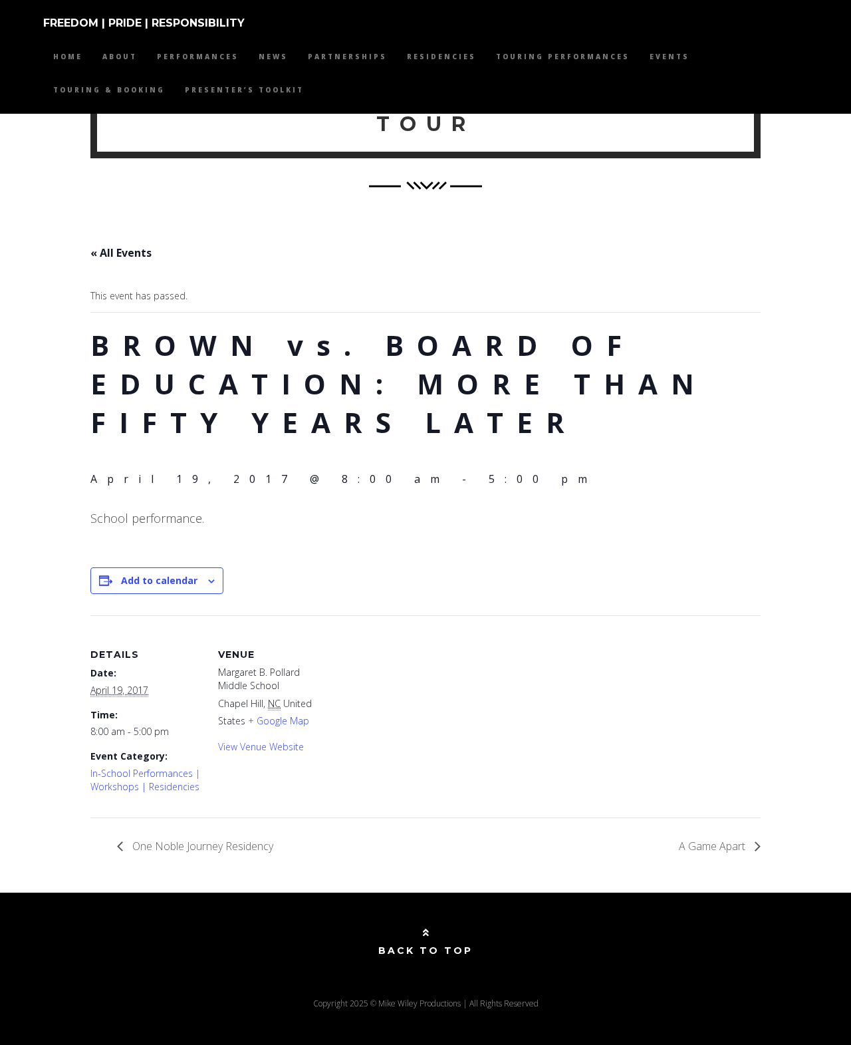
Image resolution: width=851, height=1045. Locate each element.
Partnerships (347, 56)
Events (669, 56)
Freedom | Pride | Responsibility (144, 23)
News (273, 56)
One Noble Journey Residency (201, 846)
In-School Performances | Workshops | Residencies (145, 780)
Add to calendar (159, 580)
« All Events (121, 252)
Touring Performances (563, 56)
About (119, 56)
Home (67, 56)
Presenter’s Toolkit (244, 89)
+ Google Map (278, 720)
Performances (198, 56)
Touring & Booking (109, 89)
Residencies (441, 56)
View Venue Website (261, 746)
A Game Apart (713, 846)
